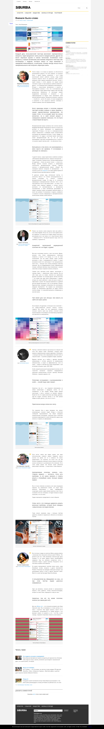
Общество (36, 13)
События (28, 13)
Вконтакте (76, 710)
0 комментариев (30, 20)
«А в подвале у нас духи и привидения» (33, 656)
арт (55, 716)
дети (42, 719)
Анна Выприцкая (21, 684)
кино (49, 714)
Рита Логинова (53, 718)
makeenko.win (37, 1)
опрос (31, 684)
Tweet (11, 23)
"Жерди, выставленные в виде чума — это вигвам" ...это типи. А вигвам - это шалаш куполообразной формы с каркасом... (76, 53)
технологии (39, 719)
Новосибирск (27, 684)
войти (34, 694)
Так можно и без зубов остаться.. (73, 73)
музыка (41, 714)
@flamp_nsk (40, 606)
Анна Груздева (53, 714)
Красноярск (59, 716)
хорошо (90, 726)
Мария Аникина (50, 717)
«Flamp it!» (25, 679)
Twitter (75, 711)
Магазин (30, 1)
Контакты (25, 1)
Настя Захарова (47, 718)
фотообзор (44, 717)
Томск (58, 714)
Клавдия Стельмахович (38, 718)
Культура (20, 13)
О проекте (19, 1)
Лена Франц (45, 714)
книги (35, 722)
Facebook (76, 710)
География (58, 13)
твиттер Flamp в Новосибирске (24, 566)
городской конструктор (50, 716)
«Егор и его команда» (28, 667)
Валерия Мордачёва (38, 717)
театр (61, 714)
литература (36, 716)
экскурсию (44, 170)
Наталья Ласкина (47, 719)
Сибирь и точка (57, 717)
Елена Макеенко (42, 716)
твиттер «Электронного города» (24, 467)
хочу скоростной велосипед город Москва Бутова (76, 48)
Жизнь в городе (47, 13)
